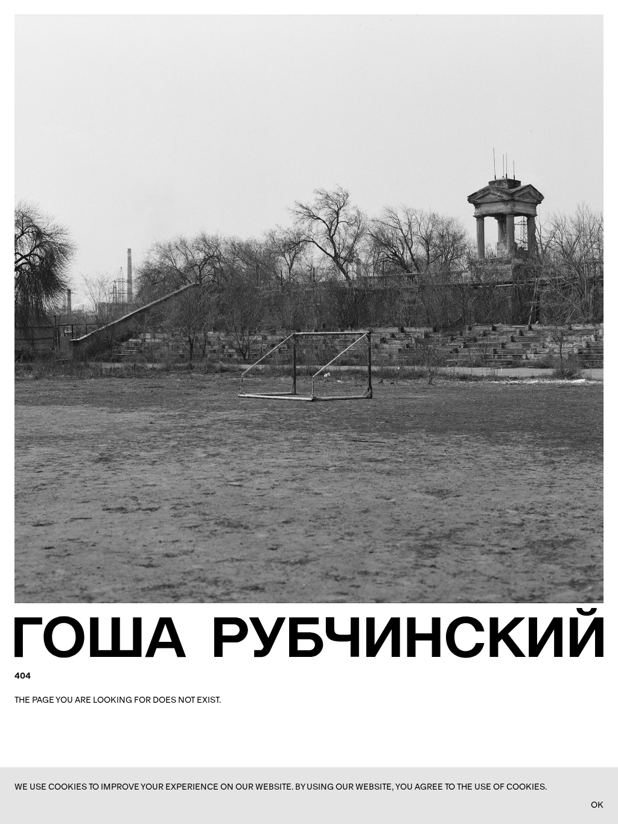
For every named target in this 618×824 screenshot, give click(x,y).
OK (597, 805)
